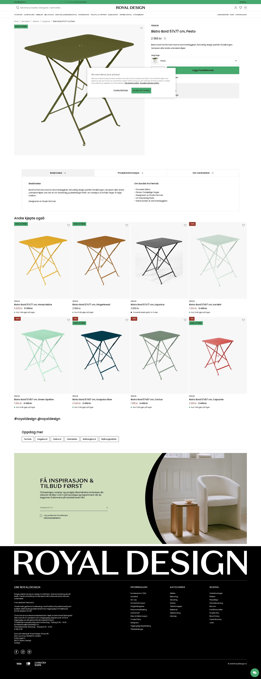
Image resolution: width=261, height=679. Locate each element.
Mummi (212, 606)
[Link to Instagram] (23, 651)
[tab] (58, 173)
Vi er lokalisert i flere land (24, 602)
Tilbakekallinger (136, 629)
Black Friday (214, 616)
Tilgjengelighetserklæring (140, 626)
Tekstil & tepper (176, 606)
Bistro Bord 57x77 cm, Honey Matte (33, 305)
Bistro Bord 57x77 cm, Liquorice (147, 305)
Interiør (172, 603)
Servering (174, 600)
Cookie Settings (121, 90)
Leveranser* (135, 613)
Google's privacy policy (149, 83)
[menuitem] (18, 15)
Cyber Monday (215, 619)
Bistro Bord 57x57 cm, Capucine (206, 399)
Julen (211, 623)
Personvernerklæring (138, 609)
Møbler (172, 593)
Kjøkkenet (174, 609)
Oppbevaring (175, 613)
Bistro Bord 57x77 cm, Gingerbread (91, 305)
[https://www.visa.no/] (18, 664)
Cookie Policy (135, 619)
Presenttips (213, 600)
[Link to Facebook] (16, 651)
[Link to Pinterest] (29, 651)
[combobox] (243, 2)
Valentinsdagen (216, 593)
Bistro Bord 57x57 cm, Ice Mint (205, 305)
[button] (243, 2)
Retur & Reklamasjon (138, 616)
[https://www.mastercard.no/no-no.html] (28, 664)
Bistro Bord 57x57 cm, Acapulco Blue (92, 399)
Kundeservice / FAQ (138, 593)
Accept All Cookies (141, 90)
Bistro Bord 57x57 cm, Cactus (147, 399)
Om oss (133, 600)
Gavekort (134, 596)
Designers (134, 623)
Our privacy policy (132, 83)
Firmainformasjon (137, 603)
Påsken (212, 596)
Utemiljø (173, 616)
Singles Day (214, 613)
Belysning (174, 596)
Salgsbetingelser (137, 606)
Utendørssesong (216, 603)
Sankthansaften (216, 609)
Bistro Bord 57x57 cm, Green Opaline (33, 399)
